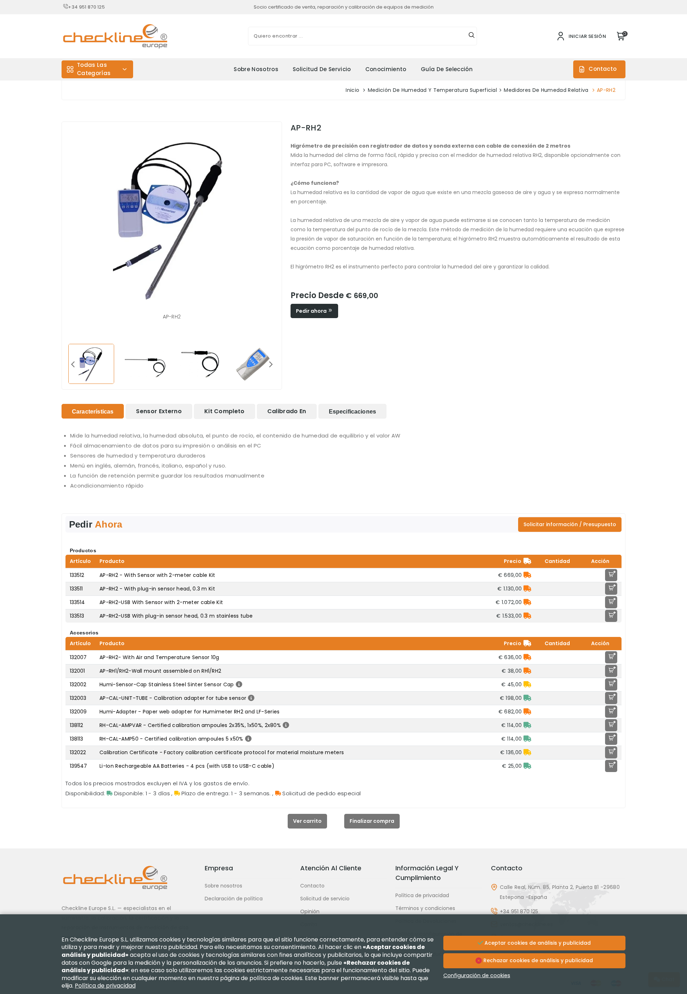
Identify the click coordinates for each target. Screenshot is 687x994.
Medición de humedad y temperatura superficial (432, 90)
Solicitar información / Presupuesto (569, 524)
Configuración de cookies (476, 975)
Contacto (603, 69)
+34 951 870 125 (86, 7)
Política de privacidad (422, 895)
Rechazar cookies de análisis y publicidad (537, 960)
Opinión (310, 911)
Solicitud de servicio (322, 69)
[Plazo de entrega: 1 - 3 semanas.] (527, 684)
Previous (72, 363)
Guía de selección (447, 69)
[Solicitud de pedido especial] (527, 575)
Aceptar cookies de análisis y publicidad (537, 942)
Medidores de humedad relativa (546, 90)
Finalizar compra (372, 821)
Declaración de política (234, 898)
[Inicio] (129, 883)
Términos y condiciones (425, 908)
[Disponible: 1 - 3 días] (527, 698)
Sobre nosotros (256, 69)
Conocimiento (385, 69)
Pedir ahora (312, 311)
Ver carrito (307, 821)
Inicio (352, 90)
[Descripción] (238, 684)
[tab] (93, 411)
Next (270, 363)
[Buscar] (472, 36)
